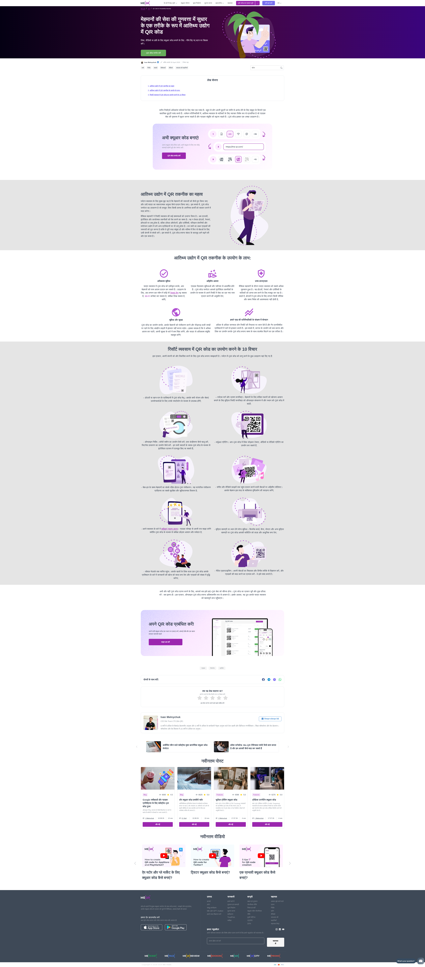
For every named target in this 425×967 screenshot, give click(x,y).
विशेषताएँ (163, 68)
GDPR (250, 920)
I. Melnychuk (149, 818)
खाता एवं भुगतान (252, 901)
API (208, 904)
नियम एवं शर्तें (251, 908)
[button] (279, 3)
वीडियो (171, 68)
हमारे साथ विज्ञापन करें (214, 914)
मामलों (155, 68)
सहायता (230, 3)
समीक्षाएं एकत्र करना (169, 529)
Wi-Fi (147, 296)
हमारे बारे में (230, 901)
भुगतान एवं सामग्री (233, 904)
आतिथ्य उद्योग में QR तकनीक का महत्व (162, 86)
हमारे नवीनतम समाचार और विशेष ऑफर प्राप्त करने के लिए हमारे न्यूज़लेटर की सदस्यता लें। (235, 933)
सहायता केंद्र (275, 924)
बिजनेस (212, 668)
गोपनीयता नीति (252, 904)
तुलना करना (208, 3)
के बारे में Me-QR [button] (170, 3)
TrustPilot (231, 917)
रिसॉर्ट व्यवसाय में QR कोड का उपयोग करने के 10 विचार (167, 95)
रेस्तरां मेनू (174, 293)
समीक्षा (229, 920)
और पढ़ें (157, 824)
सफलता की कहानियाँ (181, 68)
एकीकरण (230, 914)
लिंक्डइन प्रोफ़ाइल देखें (271, 719)
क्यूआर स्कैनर (185, 3)
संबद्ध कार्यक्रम (211, 908)
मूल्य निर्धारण (197, 3)
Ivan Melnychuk (150, 62)
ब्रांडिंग (222, 668)
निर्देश (148, 68)
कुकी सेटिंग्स (251, 917)
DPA (249, 924)
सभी (143, 68)
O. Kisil (184, 818)
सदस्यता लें (275, 942)
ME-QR (143, 8)
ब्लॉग (149, 8)
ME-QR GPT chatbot (215, 911)
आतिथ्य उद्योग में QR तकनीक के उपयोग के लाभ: (165, 90)
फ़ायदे (209, 901)
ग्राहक (203, 668)
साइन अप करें (165, 642)
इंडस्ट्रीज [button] (219, 3)
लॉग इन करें (268, 3)
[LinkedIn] (158, 62)
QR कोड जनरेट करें (153, 53)
